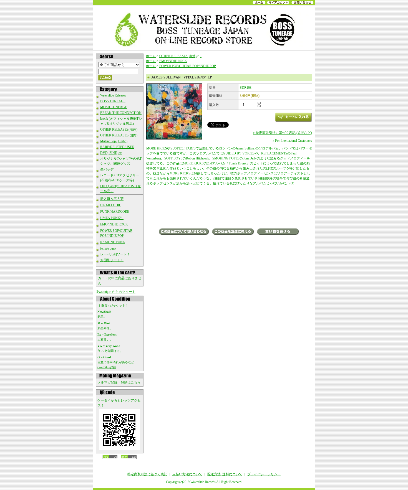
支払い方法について (187, 474)
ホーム (151, 56)
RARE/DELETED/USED (117, 147)
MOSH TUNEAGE (113, 107)
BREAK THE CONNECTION (121, 113)
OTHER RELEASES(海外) (118, 129)
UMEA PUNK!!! (112, 218)
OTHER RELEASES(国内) (118, 135)
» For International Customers (292, 141)
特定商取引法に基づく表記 (147, 474)
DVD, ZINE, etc (111, 153)
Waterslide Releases (113, 95)
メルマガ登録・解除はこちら (119, 382)
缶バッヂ (107, 169)
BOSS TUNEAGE (112, 101)
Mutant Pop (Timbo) (113, 141)
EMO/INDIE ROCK (114, 224)
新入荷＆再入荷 (112, 199)
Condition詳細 (106, 367)
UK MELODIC (110, 205)
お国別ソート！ (112, 260)
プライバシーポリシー (264, 474)
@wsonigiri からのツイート (115, 292)
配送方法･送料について (224, 474)
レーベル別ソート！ (115, 254)
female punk (108, 248)
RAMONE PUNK (112, 242)
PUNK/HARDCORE (114, 212)
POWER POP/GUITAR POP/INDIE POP (187, 66)
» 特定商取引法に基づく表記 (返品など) (282, 133)
